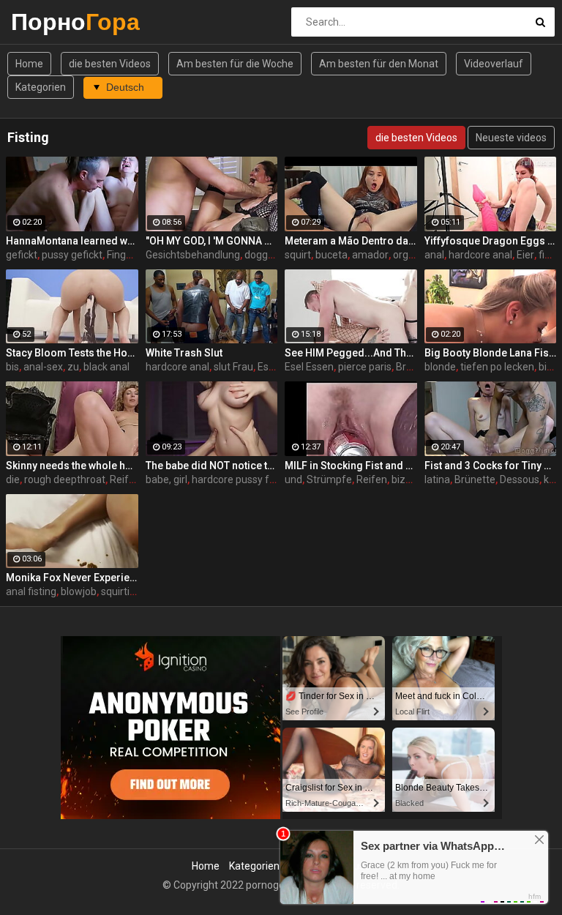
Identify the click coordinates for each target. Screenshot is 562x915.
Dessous (519, 479)
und (293, 479)
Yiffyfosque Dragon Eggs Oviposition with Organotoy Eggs (490, 241)
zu (73, 367)
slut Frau (233, 367)
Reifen (371, 479)
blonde (440, 367)
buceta (331, 255)
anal (434, 255)
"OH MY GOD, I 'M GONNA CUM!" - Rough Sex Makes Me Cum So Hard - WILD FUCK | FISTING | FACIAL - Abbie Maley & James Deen (212, 241)
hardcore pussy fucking (245, 479)
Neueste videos (511, 137)
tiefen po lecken (497, 367)
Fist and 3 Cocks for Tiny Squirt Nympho (490, 465)
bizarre (407, 479)
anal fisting (31, 591)
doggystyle (269, 255)
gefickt (21, 255)
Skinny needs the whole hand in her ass (72, 465)
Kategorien (40, 87)
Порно (49, 21)
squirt (298, 255)
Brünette (474, 479)
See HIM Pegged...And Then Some (351, 353)
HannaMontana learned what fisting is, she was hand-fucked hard (72, 241)
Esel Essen (309, 367)
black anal (106, 367)
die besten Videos (110, 64)
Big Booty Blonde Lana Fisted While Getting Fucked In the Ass (490, 353)
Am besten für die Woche (234, 64)
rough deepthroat (64, 479)
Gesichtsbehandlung (193, 255)
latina (437, 479)
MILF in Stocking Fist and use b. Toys (351, 465)
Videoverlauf (493, 64)
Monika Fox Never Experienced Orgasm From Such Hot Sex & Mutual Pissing (72, 577)
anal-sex (43, 367)
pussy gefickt (72, 255)
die (13, 479)
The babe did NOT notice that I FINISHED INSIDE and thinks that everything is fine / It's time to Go (212, 465)
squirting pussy (136, 591)
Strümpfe (329, 479)
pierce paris (364, 367)
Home (29, 64)
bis (12, 367)
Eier (525, 255)
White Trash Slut (184, 353)
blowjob (79, 591)
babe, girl (166, 479)
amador (370, 255)
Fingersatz (131, 255)
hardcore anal (480, 255)
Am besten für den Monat (378, 64)
